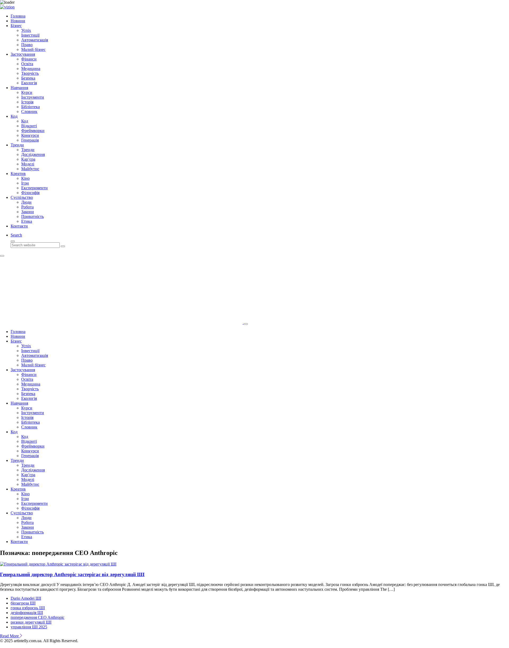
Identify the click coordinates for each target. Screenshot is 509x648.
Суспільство (22, 197)
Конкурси (30, 135)
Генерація (30, 140)
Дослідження (33, 154)
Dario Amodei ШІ (26, 598)
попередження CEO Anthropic (37, 617)
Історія (27, 102)
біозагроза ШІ (23, 603)
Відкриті (29, 126)
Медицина (30, 68)
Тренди (17, 145)
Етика (26, 221)
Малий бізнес (33, 49)
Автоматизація (34, 40)
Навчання (19, 87)
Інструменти (32, 97)
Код (14, 116)
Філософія (30, 192)
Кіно (25, 178)
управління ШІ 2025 (29, 627)
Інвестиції (30, 35)
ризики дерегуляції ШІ (31, 622)
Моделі (27, 164)
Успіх (26, 30)
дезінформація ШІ (27, 612)
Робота (27, 207)
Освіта (27, 64)
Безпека (28, 78)
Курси (26, 92)
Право (27, 44)
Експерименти (34, 188)
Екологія (29, 83)
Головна (18, 16)
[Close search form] (13, 241)
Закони (27, 211)
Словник (29, 111)
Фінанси (29, 59)
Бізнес (16, 25)
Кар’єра (28, 159)
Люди (26, 202)
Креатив (18, 173)
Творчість (30, 73)
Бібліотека (30, 106)
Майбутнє (30, 169)
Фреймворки (33, 130)
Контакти (19, 226)
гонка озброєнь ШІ (28, 608)
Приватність (32, 216)
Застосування (23, 54)
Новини (18, 21)
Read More (10, 636)
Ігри (25, 183)
